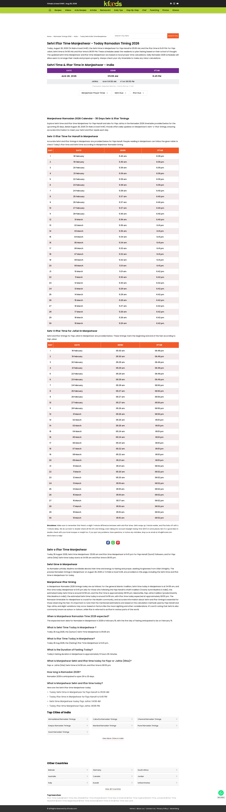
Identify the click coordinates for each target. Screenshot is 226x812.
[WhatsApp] (113, 543)
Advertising (174, 808)
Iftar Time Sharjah (93, 798)
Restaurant (105, 10)
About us (140, 808)
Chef (144, 10)
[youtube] (177, 3)
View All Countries (113, 789)
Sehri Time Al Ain (106, 800)
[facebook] (171, 3)
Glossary (176, 10)
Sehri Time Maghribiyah (68, 800)
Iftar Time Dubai (54, 798)
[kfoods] (113, 4)
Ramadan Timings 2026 (62, 36)
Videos (68, 10)
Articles (93, 10)
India (76, 36)
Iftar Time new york (124, 800)
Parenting (154, 10)
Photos (165, 10)
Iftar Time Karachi (88, 800)
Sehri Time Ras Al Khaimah (115, 798)
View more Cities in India (113, 738)
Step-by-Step (132, 10)
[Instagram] (174, 3)
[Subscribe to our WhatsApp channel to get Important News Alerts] (221, 793)
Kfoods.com (72, 808)
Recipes (58, 10)
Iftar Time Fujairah (136, 798)
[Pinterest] (118, 543)
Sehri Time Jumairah (156, 798)
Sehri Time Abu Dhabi (73, 798)
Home (49, 36)
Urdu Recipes (80, 10)
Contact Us (150, 808)
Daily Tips (118, 10)
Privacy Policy (162, 808)
